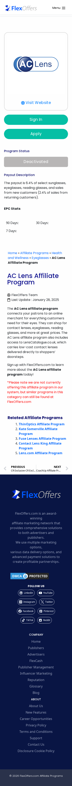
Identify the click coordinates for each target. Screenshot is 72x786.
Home (12, 253)
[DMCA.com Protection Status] (36, 576)
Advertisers (36, 654)
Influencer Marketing (36, 673)
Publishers (36, 648)
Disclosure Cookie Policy (36, 751)
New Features (36, 712)
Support (36, 738)
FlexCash (36, 661)
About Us (36, 706)
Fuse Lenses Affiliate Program (42, 438)
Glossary (36, 686)
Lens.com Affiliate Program (40, 453)
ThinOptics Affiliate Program (42, 424)
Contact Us (36, 744)
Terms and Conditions (36, 731)
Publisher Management (36, 667)
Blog (36, 692)
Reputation (36, 680)
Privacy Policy (36, 725)
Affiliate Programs (34, 253)
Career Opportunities (36, 719)
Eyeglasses (40, 258)
